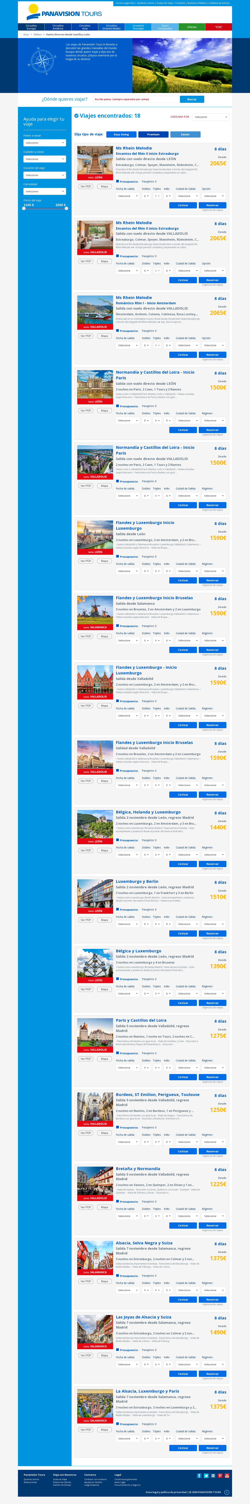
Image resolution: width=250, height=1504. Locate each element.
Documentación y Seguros (127, 1485)
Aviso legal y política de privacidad (166, 1492)
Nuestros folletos (197, 3)
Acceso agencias (125, 3)
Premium (153, 134)
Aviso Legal (120, 1482)
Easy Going (121, 134)
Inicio (26, 34)
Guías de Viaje (165, 3)
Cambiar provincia (219, 3)
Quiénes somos (145, 3)
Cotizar (183, 205)
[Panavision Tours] (64, 11)
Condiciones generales (126, 1479)
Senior (185, 134)
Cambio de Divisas (62, 1485)
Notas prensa (30, 1482)
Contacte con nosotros (95, 1479)
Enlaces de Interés (62, 1482)
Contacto (180, 3)
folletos (38, 34)
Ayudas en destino (93, 1482)
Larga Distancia (91, 1485)
